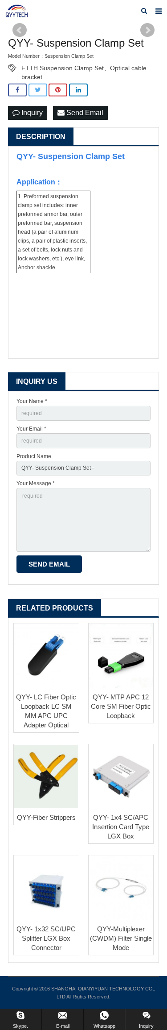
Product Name (33, 456)
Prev (19, 30)
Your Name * (31, 401)
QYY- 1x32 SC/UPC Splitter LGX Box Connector (46, 938)
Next (147, 30)
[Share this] (17, 90)
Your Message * (35, 483)
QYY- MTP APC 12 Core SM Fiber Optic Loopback (121, 706)
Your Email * (31, 429)
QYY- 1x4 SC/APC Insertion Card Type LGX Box (120, 827)
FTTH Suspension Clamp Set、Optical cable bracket (84, 68)
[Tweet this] (38, 90)
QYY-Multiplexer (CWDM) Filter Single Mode (121, 938)
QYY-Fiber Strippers (46, 817)
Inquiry (31, 112)
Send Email (84, 112)
